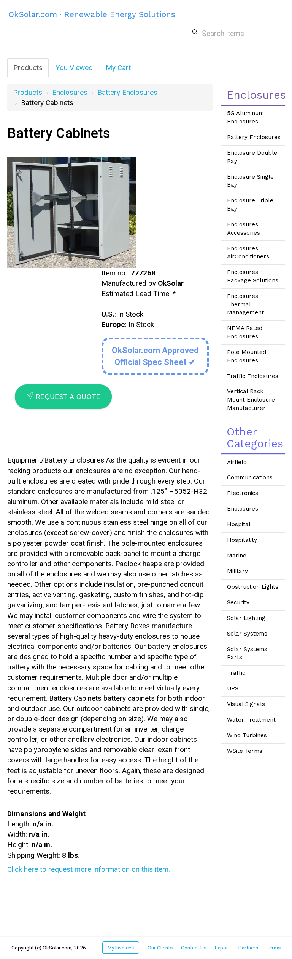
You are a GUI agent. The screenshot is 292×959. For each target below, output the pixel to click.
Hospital (239, 524)
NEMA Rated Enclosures (244, 332)
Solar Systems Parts (247, 653)
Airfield (237, 462)
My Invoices (121, 948)
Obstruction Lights (252, 586)
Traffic (236, 672)
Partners (248, 948)
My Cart (118, 67)
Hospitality (242, 539)
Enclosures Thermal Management (245, 304)
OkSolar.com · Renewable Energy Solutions (91, 14)
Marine (236, 555)
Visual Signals (246, 704)
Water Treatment (251, 719)
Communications (250, 477)
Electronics (242, 493)
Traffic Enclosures (252, 376)
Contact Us (193, 948)
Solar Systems (247, 633)
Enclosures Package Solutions (252, 276)
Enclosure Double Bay (252, 157)
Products (28, 67)
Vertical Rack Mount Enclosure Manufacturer (251, 399)
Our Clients (160, 948)
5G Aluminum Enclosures (245, 117)
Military (237, 571)
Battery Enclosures (127, 92)
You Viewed (74, 67)
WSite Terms (244, 751)
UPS (232, 688)
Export (222, 948)
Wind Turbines (247, 735)
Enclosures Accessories (243, 228)
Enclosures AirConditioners (248, 252)
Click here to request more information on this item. (88, 869)
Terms (274, 948)
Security (238, 602)
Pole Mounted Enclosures (246, 356)
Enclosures (69, 92)
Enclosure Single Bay (250, 181)
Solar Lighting (246, 618)
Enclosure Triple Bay (250, 204)
